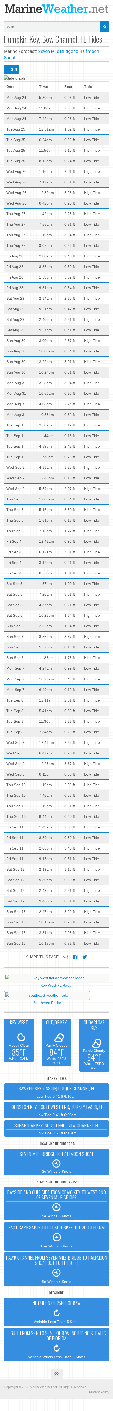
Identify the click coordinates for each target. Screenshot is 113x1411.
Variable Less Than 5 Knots (56, 1311)
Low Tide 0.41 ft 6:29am (56, 1110)
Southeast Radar (47, 1003)
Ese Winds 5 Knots (56, 1236)
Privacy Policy (99, 1392)
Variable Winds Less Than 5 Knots (56, 1344)
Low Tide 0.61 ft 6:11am (56, 1128)
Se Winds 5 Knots (57, 1162)
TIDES (11, 69)
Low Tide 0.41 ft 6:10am (57, 1091)
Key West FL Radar (56, 985)
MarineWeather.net (43, 1387)
